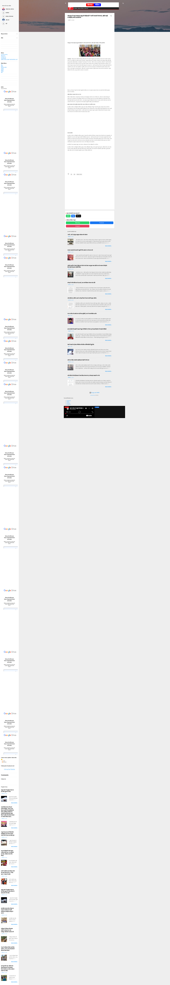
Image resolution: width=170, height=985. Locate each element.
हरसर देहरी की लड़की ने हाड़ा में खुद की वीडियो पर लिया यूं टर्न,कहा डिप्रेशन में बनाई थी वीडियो (87, 329)
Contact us (3, 57)
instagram (68, 404)
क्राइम (2, 68)
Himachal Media (9, 769)
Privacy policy (4, 54)
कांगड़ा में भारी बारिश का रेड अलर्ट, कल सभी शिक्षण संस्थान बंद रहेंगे (81, 282)
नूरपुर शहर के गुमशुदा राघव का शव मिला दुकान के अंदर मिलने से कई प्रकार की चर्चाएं (7, 891)
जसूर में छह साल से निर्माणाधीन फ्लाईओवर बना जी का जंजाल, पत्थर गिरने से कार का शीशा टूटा (7, 833)
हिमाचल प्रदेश (4, 67)
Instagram (77, 226)
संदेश (4, 761)
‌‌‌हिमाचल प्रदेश (79, 174)
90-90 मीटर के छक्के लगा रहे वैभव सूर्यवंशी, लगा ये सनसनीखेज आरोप (82, 313)
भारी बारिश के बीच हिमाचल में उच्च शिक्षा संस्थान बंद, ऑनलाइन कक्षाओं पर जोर (84, 375)
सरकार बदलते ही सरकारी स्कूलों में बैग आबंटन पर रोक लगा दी (80, 250)
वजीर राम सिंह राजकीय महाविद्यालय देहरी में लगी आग (78, 360)
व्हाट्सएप (68, 215)
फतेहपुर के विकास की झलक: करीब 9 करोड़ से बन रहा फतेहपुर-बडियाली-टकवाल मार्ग (7, 930)
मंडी (74, 174)
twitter (67, 401)
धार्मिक (2, 71)
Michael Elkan (92, 395)
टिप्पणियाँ (4, 762)
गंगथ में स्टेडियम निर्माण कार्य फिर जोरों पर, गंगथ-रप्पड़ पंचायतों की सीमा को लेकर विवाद (7, 948)
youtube (68, 403)
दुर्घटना (2, 70)
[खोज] (123, 4)
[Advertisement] (119, 33)
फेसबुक (73, 215)
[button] (111, 16)
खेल (2, 72)
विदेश (2, 66)
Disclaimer (3, 58)
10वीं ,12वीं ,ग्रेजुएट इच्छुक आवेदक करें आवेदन (77, 234)
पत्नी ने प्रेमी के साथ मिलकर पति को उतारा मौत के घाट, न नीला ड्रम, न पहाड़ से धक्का (8, 872)
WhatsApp (77, 222)
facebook (68, 400)
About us (3, 55)
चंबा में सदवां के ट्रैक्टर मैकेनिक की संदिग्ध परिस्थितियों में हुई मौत (81, 344)
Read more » (108, 246)
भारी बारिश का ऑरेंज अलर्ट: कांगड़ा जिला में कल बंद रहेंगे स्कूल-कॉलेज (82, 298)
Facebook (101, 222)
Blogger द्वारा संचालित (95, 392)
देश (71, 174)
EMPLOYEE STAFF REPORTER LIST (9, 59)
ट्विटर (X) (78, 215)
